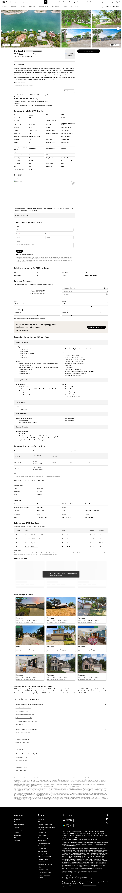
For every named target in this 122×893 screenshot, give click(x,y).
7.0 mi (101, 543)
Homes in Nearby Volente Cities (26, 729)
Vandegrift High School (31, 543)
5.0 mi (101, 535)
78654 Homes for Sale (21, 757)
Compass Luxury (43, 838)
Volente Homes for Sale (22, 711)
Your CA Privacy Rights (71, 837)
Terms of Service (94, 831)
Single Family (32, 124)
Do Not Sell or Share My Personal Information (75, 831)
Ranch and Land (43, 870)
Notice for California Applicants (77, 835)
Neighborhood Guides (44, 856)
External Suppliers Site (44, 872)
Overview (13, 6)
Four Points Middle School (32, 539)
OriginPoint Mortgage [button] (34, 284)
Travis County (33, 130)
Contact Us (17, 835)
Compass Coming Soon (45, 824)
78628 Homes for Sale (21, 767)
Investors (16, 827)
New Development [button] (92, 2)
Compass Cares (42, 851)
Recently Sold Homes (44, 875)
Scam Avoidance (71, 833)
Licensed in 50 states (68, 887)
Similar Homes (74, 6)
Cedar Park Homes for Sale (22, 742)
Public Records (55, 6)
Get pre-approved (37, 51)
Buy (60, 2)
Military (40, 867)
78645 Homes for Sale (21, 760)
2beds (16, 54)
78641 (30, 56)
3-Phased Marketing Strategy (46, 827)
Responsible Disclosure (83, 833)
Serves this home (72, 535)
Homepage (17, 178)
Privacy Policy (25, 260)
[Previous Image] (17, 606)
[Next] (118, 28)
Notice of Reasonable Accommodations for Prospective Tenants (78, 879)
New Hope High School (31, 547)
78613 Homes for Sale (21, 770)
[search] (45, 2)
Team (15, 822)
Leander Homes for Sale (22, 736)
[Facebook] (107, 818)
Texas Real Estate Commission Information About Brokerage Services (79, 871)
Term (15, 301)
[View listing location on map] (70, 54)
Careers (16, 832)
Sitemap (40, 877)
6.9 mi (101, 539)
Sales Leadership (19, 824)
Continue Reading (19, 83)
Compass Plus (42, 848)
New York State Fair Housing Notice (71, 876)
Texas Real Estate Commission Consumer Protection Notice (77, 872)
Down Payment (66, 310)
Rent (64, 2)
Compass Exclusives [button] (77, 2)
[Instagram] (107, 814)
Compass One (42, 832)
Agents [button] (103, 2)
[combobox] (28, 2)
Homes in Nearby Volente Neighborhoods (29, 704)
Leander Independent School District (58, 691)
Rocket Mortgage (48, 284)
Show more (18, 724)
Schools (65, 6)
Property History (43, 6)
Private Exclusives (43, 822)
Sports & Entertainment (45, 864)
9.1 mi (100, 547)
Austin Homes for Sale (21, 746)
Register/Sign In (115, 2)
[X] (107, 822)
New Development (43, 859)
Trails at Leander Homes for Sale (24, 718)
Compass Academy (43, 846)
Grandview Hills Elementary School (35, 535)
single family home (73, 693)
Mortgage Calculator (44, 843)
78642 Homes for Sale (21, 764)
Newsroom (17, 840)
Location (22, 6)
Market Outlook (42, 830)
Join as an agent (19, 830)
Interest (64, 301)
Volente (40, 178)
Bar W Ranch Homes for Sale (23, 708)
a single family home (30, 689)
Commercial (41, 862)
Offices (16, 838)
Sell (69, 2)
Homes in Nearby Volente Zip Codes (28, 754)
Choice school (71, 547)
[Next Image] (42, 606)
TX (22, 178)
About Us (17, 819)
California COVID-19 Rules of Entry (97, 835)
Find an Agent (42, 840)
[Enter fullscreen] (73, 183)
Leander (34, 178)
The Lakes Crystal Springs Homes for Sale (26, 721)
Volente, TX (25, 56)
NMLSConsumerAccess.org (90, 885)
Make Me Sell (42, 835)
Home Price (17, 310)
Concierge (41, 819)
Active (31, 115)
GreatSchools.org (40, 553)
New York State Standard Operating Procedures (74, 877)
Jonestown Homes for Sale (22, 739)
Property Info (32, 6)
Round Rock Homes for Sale (23, 732)
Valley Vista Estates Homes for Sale (25, 714)
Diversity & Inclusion (44, 854)
